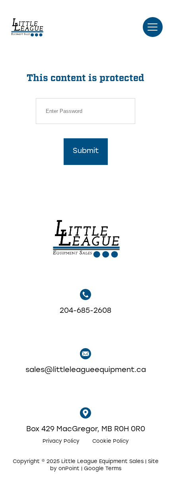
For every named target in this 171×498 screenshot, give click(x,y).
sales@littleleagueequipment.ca (85, 370)
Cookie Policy (110, 441)
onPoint (69, 468)
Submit (86, 151)
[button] (153, 27)
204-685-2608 (85, 311)
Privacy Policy (61, 441)
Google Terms (102, 468)
